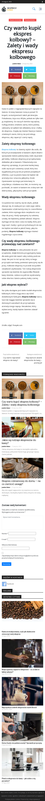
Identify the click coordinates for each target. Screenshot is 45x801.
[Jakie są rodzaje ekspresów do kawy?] (22, 427)
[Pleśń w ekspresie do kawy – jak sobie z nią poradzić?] (22, 762)
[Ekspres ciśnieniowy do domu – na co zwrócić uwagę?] (22, 468)
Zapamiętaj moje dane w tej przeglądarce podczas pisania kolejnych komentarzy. (20, 557)
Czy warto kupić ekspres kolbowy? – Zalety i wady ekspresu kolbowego (22, 403)
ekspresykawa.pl (34, 799)
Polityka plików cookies (12, 799)
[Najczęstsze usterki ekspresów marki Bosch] (22, 691)
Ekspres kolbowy (9, 149)
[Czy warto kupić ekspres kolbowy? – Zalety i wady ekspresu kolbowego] (22, 389)
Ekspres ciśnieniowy (15, 20)
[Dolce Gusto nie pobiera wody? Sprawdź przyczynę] (22, 727)
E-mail (4, 539)
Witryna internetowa (9, 545)
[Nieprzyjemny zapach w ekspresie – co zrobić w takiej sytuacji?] (22, 653)
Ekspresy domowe (30, 20)
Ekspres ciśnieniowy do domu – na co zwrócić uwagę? (21, 483)
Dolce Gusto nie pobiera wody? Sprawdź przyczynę (22, 743)
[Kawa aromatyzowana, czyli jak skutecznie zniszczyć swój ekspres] (22, 615)
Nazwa (5, 533)
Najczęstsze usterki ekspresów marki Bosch (19, 707)
